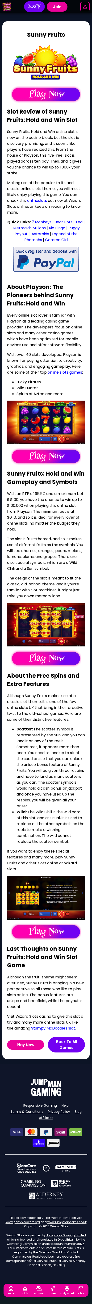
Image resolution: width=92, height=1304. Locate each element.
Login (34, 6)
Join (57, 6)
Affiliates (46, 1117)
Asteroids (40, 234)
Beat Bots (63, 222)
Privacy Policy (59, 1111)
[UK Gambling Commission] (33, 1183)
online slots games (65, 372)
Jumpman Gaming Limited (66, 1235)
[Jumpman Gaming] (46, 1094)
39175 (80, 1244)
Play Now (25, 1045)
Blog (78, 1111)
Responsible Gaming (40, 1105)
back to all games (66, 1044)
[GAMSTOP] (65, 1168)
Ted (79, 222)
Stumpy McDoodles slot (53, 1028)
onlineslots (37, 200)
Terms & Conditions (26, 1111)
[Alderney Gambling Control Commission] (46, 1196)
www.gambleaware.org (23, 1222)
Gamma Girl (56, 240)
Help (65, 1105)
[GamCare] (26, 1168)
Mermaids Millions (29, 228)
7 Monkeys (41, 222)
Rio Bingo (57, 228)
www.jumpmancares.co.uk (67, 1222)
